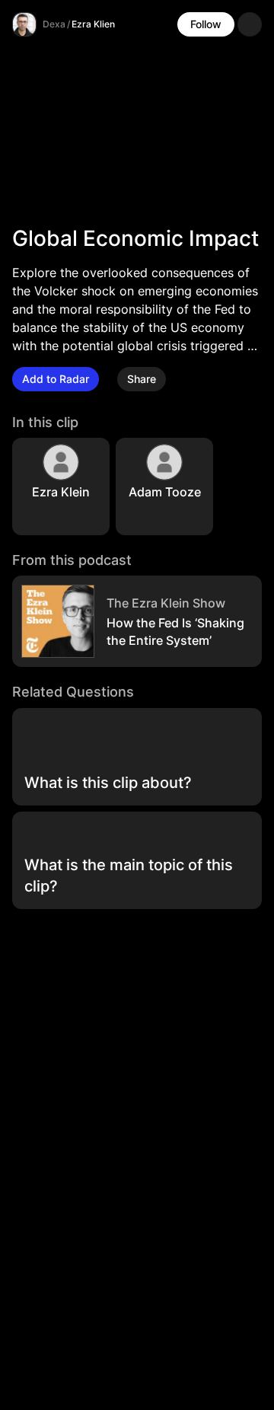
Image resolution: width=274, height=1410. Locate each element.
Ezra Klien (93, 24)
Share (141, 378)
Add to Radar (55, 378)
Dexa (54, 24)
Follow (205, 24)
